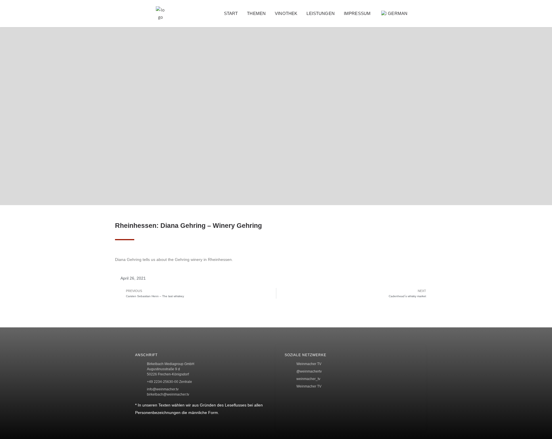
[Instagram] (539, 142)
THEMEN (256, 13)
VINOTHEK (286, 13)
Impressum (357, 13)
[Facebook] (539, 105)
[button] (427, 13)
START (231, 13)
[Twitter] (539, 124)
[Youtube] (539, 161)
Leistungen (320, 13)
